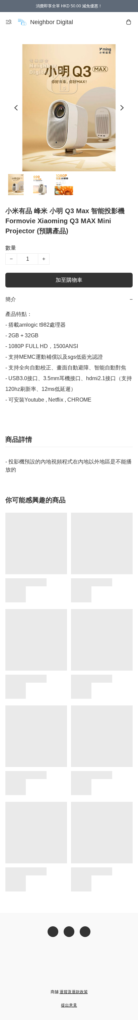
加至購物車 (69, 280)
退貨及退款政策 (74, 992)
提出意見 (69, 1005)
